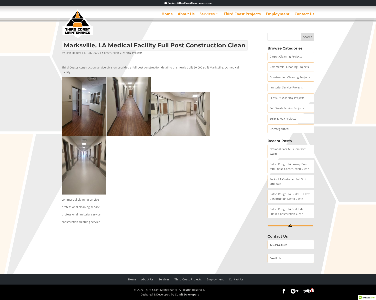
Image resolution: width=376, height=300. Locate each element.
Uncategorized (279, 129)
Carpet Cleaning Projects (286, 56)
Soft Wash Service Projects (287, 108)
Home (167, 14)
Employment (277, 14)
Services (207, 14)
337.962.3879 (278, 244)
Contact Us (304, 14)
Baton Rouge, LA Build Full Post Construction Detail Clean (290, 196)
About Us (186, 14)
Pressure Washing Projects (287, 98)
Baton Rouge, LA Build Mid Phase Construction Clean (287, 211)
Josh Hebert (73, 53)
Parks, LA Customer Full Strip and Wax (288, 181)
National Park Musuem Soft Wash (288, 151)
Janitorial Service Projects (286, 87)
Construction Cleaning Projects (122, 53)
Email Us (275, 258)
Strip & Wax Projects (283, 118)
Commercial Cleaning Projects (289, 67)
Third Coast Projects (242, 14)
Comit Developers (187, 294)
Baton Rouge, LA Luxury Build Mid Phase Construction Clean (289, 166)
